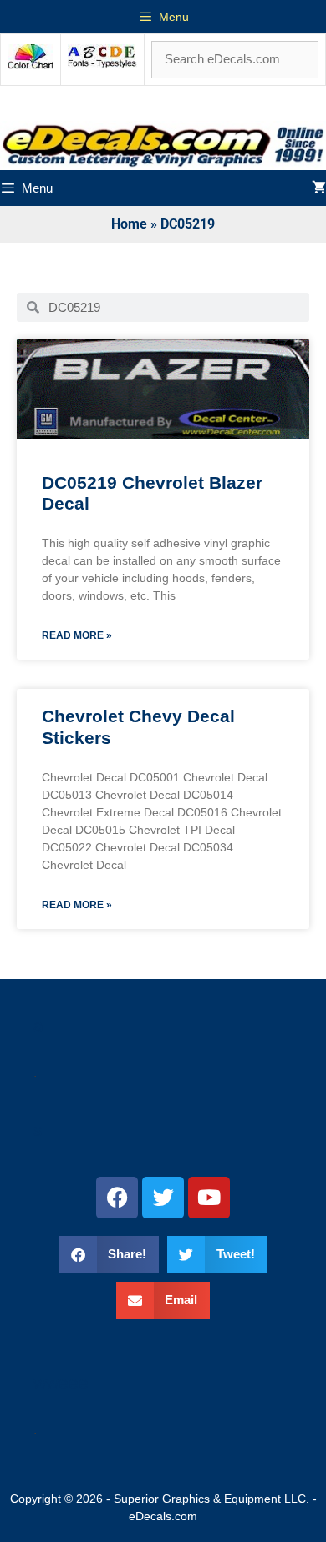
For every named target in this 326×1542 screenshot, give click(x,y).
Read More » (77, 635)
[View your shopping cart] (319, 188)
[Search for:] (234, 59)
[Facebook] (117, 1197)
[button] (109, 1254)
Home (129, 224)
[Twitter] (163, 1197)
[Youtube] (209, 1197)
